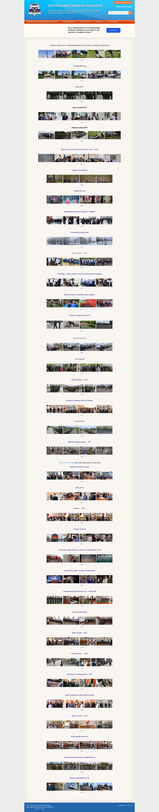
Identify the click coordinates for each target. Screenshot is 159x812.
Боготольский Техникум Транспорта (75, 5)
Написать (113, 30)
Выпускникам (113, 21)
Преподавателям (68, 21)
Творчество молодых (67, 463)
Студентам (99, 21)
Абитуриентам (85, 21)
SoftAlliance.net (128, 805)
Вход (119, 7)
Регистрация (127, 7)
